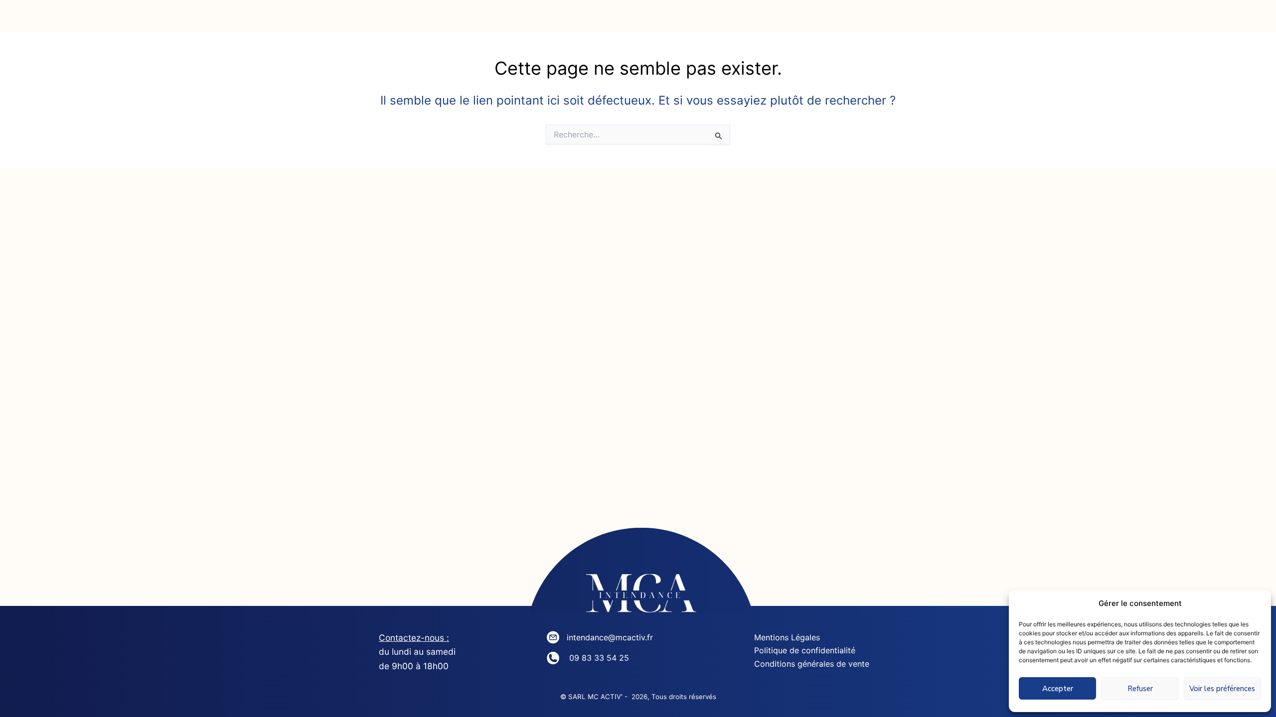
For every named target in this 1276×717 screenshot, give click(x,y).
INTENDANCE (490, 19)
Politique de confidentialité (804, 650)
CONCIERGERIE (608, 19)
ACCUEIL (387, 19)
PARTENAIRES (927, 19)
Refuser (1140, 689)
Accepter (1057, 689)
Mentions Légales (787, 637)
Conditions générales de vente (811, 664)
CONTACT (822, 19)
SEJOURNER (722, 19)
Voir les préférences (1222, 689)
